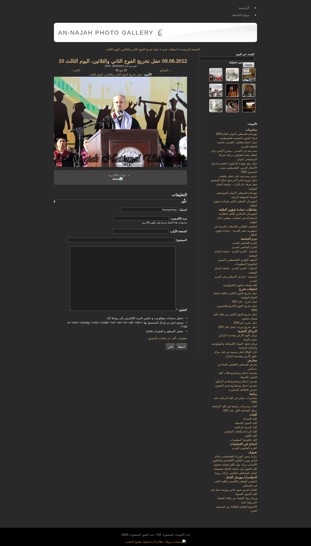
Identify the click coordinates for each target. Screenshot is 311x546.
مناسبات (251, 129)
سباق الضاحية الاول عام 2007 (240, 410)
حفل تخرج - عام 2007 (244, 301)
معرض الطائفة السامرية (243, 389)
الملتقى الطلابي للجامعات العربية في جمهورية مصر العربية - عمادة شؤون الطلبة (235, 230)
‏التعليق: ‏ (181, 309)
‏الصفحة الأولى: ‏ (178, 231)
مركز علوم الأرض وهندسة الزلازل (238, 335)
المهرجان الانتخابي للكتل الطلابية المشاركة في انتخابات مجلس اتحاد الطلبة (237, 218)
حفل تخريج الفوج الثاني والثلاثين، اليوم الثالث (132, 49)
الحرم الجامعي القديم (244, 247)
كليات (253, 414)
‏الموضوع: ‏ (181, 240)
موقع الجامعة (240, 15)
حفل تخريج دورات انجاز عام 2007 (237, 327)
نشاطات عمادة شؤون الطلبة (238, 209)
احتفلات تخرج (170, 49)
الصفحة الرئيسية (190, 49)
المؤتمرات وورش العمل (241, 477)
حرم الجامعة (249, 238)
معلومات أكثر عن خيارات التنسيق (167, 338)
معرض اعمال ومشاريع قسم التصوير (236, 385)
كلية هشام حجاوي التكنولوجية (240, 285)
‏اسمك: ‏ (182, 209)
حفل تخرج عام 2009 (245, 322)
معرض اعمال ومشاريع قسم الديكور (236, 381)
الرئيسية (243, 8)
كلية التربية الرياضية (245, 427)
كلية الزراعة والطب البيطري (240, 431)
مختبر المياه (250, 339)
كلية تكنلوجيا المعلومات (243, 439)
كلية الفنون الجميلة (246, 423)
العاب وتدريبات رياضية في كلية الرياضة (234, 406)
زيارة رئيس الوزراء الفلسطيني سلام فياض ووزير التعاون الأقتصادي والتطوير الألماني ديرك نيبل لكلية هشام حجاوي (234, 460)
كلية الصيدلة (250, 418)
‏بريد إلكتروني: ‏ (178, 218)
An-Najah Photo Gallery (106, 32)
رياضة (253, 394)
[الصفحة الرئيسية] (161, 35)
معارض (252, 360)
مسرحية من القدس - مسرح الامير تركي (234, 150)
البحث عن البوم (245, 54)
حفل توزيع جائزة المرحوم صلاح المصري (234, 180)
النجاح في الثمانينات (243, 444)
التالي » (76, 70)
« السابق (165, 70)
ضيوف (252, 452)
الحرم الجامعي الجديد (244, 242)
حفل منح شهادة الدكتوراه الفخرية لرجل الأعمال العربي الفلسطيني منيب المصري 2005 (234, 167)
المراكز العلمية (247, 331)
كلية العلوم (251, 435)
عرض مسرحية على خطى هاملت (238, 176)
